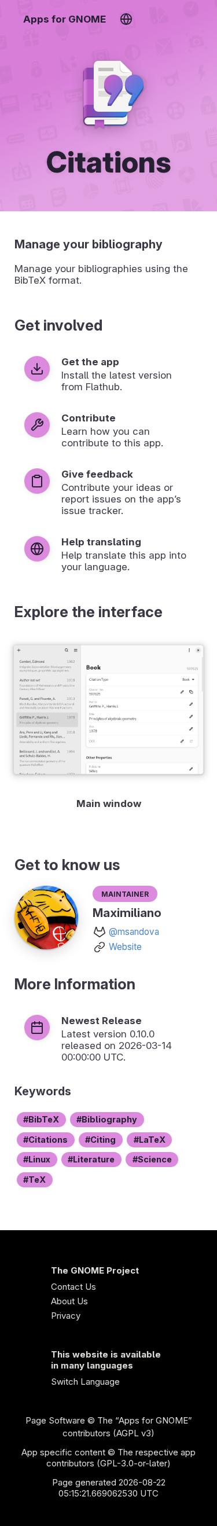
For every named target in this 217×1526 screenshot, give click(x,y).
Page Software (55, 1420)
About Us (69, 1301)
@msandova (134, 931)
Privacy (65, 1315)
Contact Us (73, 1286)
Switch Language (85, 1381)
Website (125, 946)
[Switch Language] (126, 19)
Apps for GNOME (64, 19)
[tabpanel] (108, 725)
